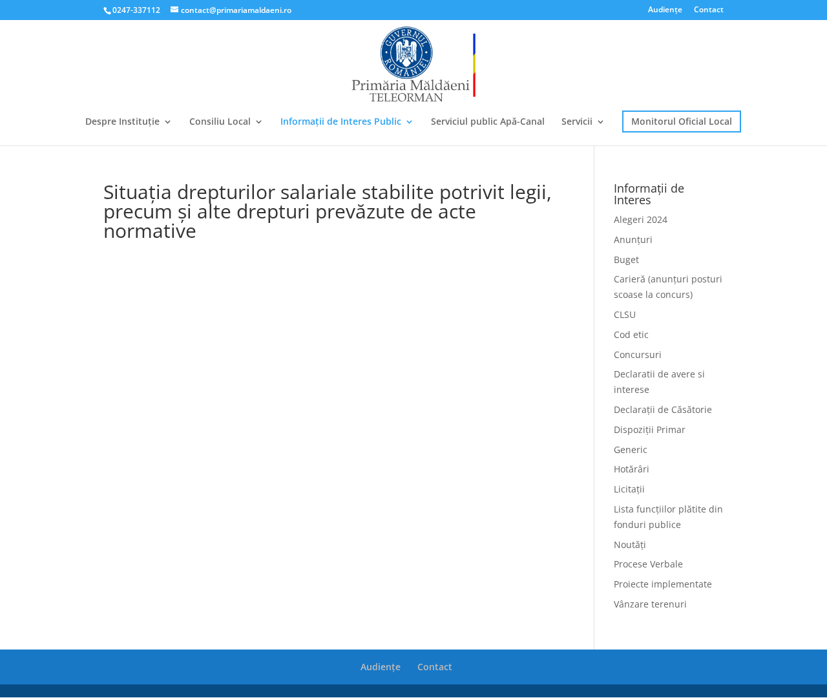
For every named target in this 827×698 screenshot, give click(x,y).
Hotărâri (631, 469)
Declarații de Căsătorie (663, 409)
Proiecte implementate (663, 584)
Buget (626, 259)
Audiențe (665, 10)
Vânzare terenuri (650, 604)
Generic (630, 449)
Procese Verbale (648, 564)
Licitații (629, 489)
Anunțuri (633, 239)
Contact (709, 10)
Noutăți (630, 544)
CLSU (625, 314)
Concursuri (638, 354)
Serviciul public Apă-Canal (488, 122)
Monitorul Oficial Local (681, 121)
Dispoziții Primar (650, 429)
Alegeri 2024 (640, 219)
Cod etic (631, 334)
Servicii (576, 122)
